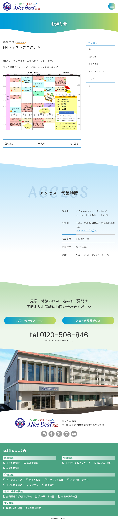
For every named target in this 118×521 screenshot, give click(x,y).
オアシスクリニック (97, 71)
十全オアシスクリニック (78, 463)
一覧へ (41, 143)
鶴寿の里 (49, 484)
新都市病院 (32, 463)
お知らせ (92, 56)
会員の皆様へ (94, 63)
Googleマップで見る (86, 230)
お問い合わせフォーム (30, 320)
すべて (91, 49)
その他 (91, 86)
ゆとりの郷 (35, 479)
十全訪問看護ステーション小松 (22, 484)
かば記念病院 (13, 468)
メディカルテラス (79, 479)
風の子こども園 (46, 496)
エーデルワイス (14, 479)
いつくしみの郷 (55, 479)
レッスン (92, 78)
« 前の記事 (8, 143)
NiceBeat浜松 (104, 463)
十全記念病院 (13, 463)
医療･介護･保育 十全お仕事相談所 (23, 508)
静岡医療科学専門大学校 (19, 496)
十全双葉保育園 (69, 496)
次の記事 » (75, 143)
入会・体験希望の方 (88, 320)
